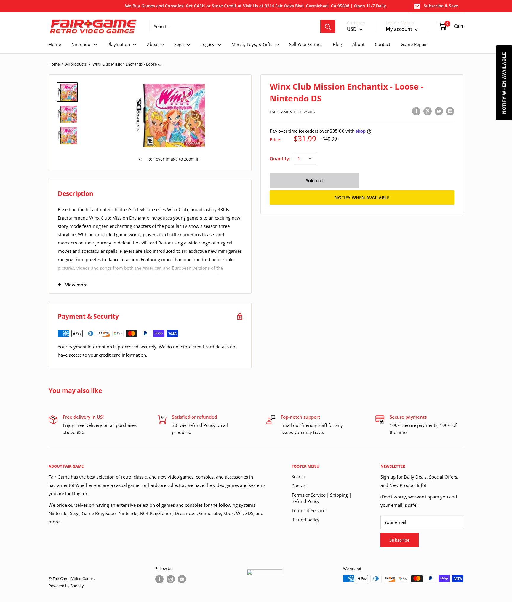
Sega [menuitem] (179, 44)
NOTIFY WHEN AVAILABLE (362, 198)
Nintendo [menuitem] (80, 44)
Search (298, 476)
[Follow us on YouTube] (182, 579)
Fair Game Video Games (292, 112)
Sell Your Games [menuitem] (305, 44)
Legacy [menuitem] (208, 44)
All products (76, 64)
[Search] (327, 26)
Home (54, 64)
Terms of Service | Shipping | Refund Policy (321, 498)
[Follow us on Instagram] (171, 579)
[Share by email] (450, 111)
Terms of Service (308, 510)
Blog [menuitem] (337, 44)
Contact (299, 486)
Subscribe (399, 540)
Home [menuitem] (55, 44)
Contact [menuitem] (382, 44)
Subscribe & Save (441, 6)
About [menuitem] (358, 44)
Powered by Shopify (66, 585)
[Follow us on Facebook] (159, 579)
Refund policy (305, 519)
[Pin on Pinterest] (427, 111)
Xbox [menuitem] (152, 44)
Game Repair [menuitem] (414, 44)
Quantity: (280, 158)
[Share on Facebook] (416, 111)
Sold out (314, 180)
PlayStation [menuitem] (118, 44)
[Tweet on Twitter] (439, 111)
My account (399, 29)
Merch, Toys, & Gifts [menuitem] (251, 44)
